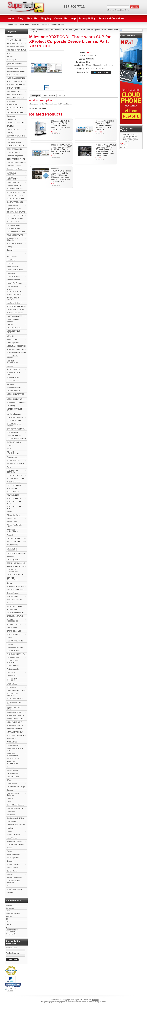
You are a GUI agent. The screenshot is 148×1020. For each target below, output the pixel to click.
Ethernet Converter (13, 225)
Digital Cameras (12, 205)
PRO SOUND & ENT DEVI (15, 538)
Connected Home (12, 777)
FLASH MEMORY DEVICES (12, 239)
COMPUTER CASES (13, 153)
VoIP (8, 886)
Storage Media (11, 628)
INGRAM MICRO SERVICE (12, 298)
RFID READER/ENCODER (16, 567)
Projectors (10, 557)
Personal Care (11, 457)
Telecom (9, 644)
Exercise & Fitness (13, 229)
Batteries (9, 790)
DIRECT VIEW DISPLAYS (15, 212)
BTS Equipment (12, 105)
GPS (8, 253)
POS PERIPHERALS (13, 485)
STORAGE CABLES (13, 625)
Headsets (10, 828)
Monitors (9, 366)
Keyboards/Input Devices (15, 310)
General (9, 250)
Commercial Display (13, 143)
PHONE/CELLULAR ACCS (15, 464)
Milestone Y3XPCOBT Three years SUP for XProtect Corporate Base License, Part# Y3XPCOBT (105, 125)
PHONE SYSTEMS (13, 460)
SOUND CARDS (12, 610)
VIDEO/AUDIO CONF (14, 722)
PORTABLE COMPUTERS (15, 479)
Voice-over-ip (11, 739)
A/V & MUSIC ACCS (13, 40)
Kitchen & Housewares (14, 313)
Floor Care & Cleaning (14, 244)
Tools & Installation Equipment (13, 881)
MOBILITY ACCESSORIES (16, 346)
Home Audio (10, 273)
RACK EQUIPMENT (13, 560)
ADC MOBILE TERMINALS (16, 50)
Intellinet (8, 924)
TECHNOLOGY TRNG (14, 641)
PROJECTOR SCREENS (15, 553)
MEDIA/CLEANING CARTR (13, 332)
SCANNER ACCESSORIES (12, 579)
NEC (7, 927)
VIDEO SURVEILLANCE (15, 719)
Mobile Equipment (12, 343)
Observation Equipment (14, 417)
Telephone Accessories (14, 648)
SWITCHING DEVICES (14, 634)
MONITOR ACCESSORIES (12, 361)
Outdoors (9, 446)
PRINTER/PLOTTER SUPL (13, 507)
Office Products (12, 432)
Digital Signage (11, 784)
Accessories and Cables (15, 47)
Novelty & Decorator (13, 414)
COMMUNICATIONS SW (15, 146)
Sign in (44, 24)
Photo (8, 467)
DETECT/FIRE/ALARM (14, 196)
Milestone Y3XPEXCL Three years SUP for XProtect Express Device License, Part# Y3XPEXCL (60, 125)
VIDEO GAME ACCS (13, 712)
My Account (12, 24)
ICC (7, 919)
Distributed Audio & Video (15, 818)
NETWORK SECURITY (14, 399)
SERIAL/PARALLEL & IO (15, 586)
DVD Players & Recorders (15, 222)
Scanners (10, 861)
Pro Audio (9, 535)
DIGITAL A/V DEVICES (14, 202)
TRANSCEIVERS (12, 666)
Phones (9, 851)
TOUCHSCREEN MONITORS (12, 661)
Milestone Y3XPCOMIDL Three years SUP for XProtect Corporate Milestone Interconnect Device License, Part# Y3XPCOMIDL (106, 150)
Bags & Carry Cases (13, 91)
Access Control (12, 770)
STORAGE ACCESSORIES (12, 620)
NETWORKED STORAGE (15, 403)
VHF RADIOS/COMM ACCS (14, 703)
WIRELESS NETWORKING (12, 754)
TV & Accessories (12, 669)
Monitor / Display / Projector (12, 356)
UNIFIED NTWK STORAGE (12, 679)
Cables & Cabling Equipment (12, 794)
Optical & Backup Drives (15, 845)
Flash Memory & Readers (15, 825)
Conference (11, 811)
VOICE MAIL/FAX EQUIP (15, 735)
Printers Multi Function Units (14, 526)
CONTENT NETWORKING (12, 178)
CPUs (8, 780)
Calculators (10, 116)
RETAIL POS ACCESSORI (15, 563)
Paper (8, 449)
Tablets (9, 638)
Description (35, 96)
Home (32, 30)
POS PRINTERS (12, 489)
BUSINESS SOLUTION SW (14, 108)
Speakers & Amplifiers (14, 878)
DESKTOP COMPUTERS (15, 192)
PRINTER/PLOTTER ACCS (13, 502)
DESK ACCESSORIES (14, 189)
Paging (9, 848)
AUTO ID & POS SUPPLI (15, 75)
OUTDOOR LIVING (13, 442)
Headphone (11, 260)
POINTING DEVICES (14, 475)
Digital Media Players (13, 209)
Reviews (61, 96)
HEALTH (9, 263)
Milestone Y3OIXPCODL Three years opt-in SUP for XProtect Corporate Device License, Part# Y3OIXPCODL (61, 149)
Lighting (9, 831)
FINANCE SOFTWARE (14, 235)
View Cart (35, 24)
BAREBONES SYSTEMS (15, 98)
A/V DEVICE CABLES (14, 43)
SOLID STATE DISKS (14, 606)
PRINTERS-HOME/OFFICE (12, 531)
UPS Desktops (11, 684)
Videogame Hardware (14, 729)
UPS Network (11, 687)
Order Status (24, 24)
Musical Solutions (12, 381)
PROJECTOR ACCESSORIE (11, 549)
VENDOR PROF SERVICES (12, 694)
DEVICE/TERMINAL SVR (15, 199)
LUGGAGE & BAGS (13, 328)
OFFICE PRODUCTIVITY (15, 429)
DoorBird (9, 916)
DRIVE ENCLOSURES (14, 219)
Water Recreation (12, 745)
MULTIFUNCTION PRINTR (13, 373)
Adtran (8, 911)
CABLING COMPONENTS (15, 113)
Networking (10, 406)
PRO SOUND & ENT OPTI (16, 542)
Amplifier (10, 56)
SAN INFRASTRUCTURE (15, 575)
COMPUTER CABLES (14, 149)
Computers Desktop (13, 166)
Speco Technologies (13, 913)
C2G (7, 922)
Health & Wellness (12, 267)
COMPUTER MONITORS (15, 159)
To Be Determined (12, 658)
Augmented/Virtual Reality (15, 72)
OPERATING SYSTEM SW (16, 439)
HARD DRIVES (11, 257)
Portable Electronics (13, 482)
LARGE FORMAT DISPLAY (12, 320)
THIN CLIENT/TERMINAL (15, 654)
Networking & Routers (14, 841)
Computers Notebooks (14, 169)
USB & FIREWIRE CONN (15, 691)
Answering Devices (13, 60)
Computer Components (14, 156)
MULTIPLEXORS (12, 378)
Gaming (9, 247)
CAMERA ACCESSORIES (15, 123)
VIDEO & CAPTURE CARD (13, 708)
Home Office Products (14, 283)
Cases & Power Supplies (15, 805)
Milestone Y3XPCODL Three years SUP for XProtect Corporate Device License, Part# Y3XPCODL (130, 138)
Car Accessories (12, 774)
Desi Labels (11, 815)
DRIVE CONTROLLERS (15, 215)
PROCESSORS (12, 545)
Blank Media (10, 101)
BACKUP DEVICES (13, 88)
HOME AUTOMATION (14, 277)
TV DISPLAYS (11, 676)
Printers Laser (11, 522)
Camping (9, 133)
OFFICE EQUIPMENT (14, 421)
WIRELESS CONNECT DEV (14, 749)
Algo (8, 53)
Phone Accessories (13, 855)
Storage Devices (12, 871)
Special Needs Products (15, 613)
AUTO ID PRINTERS (14, 82)
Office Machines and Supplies (13, 424)
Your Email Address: (13, 953)
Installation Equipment (14, 303)
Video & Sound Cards (14, 889)
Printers (9, 512)
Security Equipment (13, 864)
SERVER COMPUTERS (15, 590)
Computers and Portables (15, 162)
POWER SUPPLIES (13, 499)
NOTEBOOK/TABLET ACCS (14, 410)
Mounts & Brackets (13, 835)
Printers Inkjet (11, 518)
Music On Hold (11, 838)
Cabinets (10, 798)
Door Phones (11, 822)
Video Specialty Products (15, 716)
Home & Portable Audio (14, 270)
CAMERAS (10, 126)
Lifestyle (9, 325)
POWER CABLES (12, 495)
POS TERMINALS (12, 492)
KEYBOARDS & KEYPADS (15, 306)
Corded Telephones (13, 182)
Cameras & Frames (13, 129)
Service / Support (12, 593)
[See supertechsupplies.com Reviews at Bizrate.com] (13, 985)
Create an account (57, 24)
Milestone (90, 59)
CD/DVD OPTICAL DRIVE (15, 136)
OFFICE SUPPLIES (13, 436)
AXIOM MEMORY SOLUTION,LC (12, 930)
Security (9, 583)
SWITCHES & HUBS (13, 631)
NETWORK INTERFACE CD (15, 395)
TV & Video (10, 672)
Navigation (10, 384)
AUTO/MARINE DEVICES (15, 85)
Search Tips (125, 10)
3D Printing (10, 37)
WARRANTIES (11, 742)
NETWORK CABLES (13, 388)
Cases (9, 801)
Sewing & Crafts (12, 596)
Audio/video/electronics (14, 68)
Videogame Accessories (15, 726)
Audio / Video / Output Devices (14, 64)
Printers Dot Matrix (13, 515)
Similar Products (49, 96)
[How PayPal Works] (10, 982)
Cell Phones (10, 139)
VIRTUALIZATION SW (14, 732)
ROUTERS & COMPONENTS (12, 570)
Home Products (12, 286)
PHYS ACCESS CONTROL (12, 471)
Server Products (12, 868)
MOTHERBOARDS (13, 369)
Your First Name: (11, 948)
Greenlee (9, 905)
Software (9, 603)
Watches (9, 893)
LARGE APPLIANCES (14, 316)
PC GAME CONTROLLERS (12, 453)
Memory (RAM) (12, 340)
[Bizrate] (17, 987)
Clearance (10, 767)
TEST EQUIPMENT (13, 651)
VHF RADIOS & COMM (14, 699)
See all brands (11, 934)
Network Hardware (13, 391)
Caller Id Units (11, 120)
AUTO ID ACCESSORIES (15, 78)
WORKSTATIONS (12, 759)
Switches (9, 874)
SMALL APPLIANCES (14, 600)
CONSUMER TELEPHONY (11, 173)
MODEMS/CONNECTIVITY (16, 353)
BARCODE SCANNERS (15, 95)
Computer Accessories (14, 808)
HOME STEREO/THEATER (13, 290)
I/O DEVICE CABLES (14, 295)
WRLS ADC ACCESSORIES (12, 762)
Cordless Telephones (14, 186)
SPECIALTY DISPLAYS (14, 616)
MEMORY (10, 336)
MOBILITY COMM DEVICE (16, 349)
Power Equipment (12, 858)
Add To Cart (124, 147)
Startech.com (10, 908)
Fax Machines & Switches (15, 232)
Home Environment (13, 280)
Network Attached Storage (15, 787)
